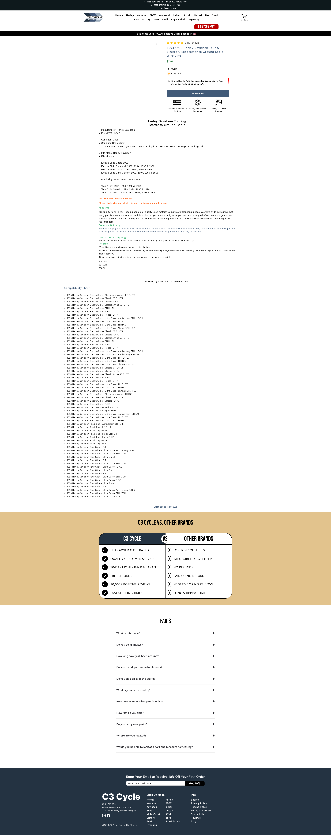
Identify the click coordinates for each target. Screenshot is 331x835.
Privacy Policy (199, 803)
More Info (199, 84)
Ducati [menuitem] (198, 15)
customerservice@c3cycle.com (116, 807)
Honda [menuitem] (119, 15)
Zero (168, 817)
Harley (169, 799)
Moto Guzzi (153, 814)
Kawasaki (152, 807)
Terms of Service (201, 810)
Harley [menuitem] (130, 15)
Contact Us (197, 814)
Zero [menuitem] (156, 19)
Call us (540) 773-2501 (167, 8)
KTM (168, 814)
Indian (169, 807)
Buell (149, 821)
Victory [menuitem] (146, 19)
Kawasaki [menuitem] (164, 15)
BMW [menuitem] (153, 15)
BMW (169, 803)
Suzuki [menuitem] (187, 15)
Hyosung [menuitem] (194, 19)
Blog (193, 821)
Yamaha (151, 803)
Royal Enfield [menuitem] (178, 19)
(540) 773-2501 (109, 804)
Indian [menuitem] (176, 15)
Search (195, 799)
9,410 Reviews (192, 42)
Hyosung (152, 825)
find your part (206, 27)
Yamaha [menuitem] (141, 15)
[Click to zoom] (157, 44)
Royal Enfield (173, 821)
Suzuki (150, 810)
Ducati (169, 810)
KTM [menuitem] (136, 19)
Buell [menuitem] (165, 19)
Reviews (196, 817)
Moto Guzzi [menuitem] (211, 15)
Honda (150, 799)
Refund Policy (199, 807)
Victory (151, 817)
